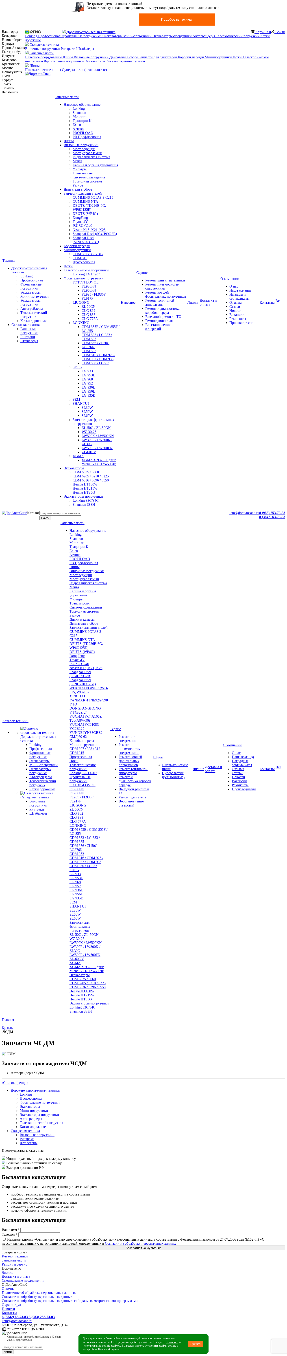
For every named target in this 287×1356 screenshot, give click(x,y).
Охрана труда (12, 1305)
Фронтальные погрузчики (80, 779)
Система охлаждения (86, 607)
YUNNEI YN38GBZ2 (86, 732)
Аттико (75, 555)
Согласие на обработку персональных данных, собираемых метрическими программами (70, 1301)
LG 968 (75, 882)
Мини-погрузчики (34, 1110)
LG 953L (76, 878)
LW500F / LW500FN (85, 955)
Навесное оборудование (88, 530)
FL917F (75, 801)
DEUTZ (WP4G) (82, 652)
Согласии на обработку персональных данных (140, 1243)
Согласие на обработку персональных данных (37, 1297)
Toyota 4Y (77, 660)
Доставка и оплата (16, 1276)
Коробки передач (83, 741)
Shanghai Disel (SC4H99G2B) (80, 674)
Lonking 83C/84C (83, 1007)
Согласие (172, 1342)
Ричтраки (27, 1139)
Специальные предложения (23, 1280)
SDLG (74, 870)
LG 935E (76, 898)
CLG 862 (76, 813)
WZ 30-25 (77, 939)
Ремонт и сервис (14, 1264)
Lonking (76, 534)
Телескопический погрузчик (41, 1123)
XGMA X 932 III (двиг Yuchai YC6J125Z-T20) (87, 969)
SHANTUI (78, 906)
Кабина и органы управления (83, 593)
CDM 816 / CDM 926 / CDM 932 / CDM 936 (86, 860)
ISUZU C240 (79, 664)
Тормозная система (84, 611)
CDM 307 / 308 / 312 (85, 749)
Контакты (9, 1313)
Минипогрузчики (83, 745)
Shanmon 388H (81, 1011)
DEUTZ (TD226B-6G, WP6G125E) (86, 646)
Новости (8, 1309)
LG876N (76, 850)
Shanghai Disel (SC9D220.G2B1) (83, 682)
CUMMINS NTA (82, 640)
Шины (75, 567)
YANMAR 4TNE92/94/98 (89, 700)
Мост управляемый (84, 579)
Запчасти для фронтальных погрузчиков (80, 926)
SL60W (75, 918)
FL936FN (77, 789)
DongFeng (77, 656)
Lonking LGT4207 (83, 773)
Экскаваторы (80, 975)
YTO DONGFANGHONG (85, 706)
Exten (74, 551)
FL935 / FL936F (81, 797)
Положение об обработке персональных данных (39, 1292)
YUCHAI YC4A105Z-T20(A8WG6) (86, 718)
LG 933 (75, 874)
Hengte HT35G (81, 999)
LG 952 (75, 886)
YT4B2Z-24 (78, 712)
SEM (73, 902)
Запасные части (14, 1260)
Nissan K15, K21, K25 (86, 668)
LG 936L (76, 890)
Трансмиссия (79, 603)
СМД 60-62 (78, 736)
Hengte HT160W (82, 991)
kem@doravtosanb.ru (244, 513)
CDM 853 (77, 854)
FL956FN (77, 793)
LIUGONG (78, 805)
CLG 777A (78, 821)
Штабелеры (28, 1143)
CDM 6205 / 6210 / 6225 (88, 983)
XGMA (75, 963)
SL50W (75, 914)
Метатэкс (77, 543)
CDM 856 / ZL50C (83, 846)
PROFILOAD (80, 559)
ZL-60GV (77, 959)
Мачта (74, 587)
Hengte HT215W (82, 995)
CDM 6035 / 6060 (83, 979)
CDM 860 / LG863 (83, 866)
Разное (75, 615)
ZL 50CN (76, 809)
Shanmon (76, 539)
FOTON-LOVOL (83, 785)
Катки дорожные (33, 1127)
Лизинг (7, 1272)
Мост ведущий (81, 575)
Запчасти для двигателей (89, 627)
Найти (45, 518)
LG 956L (76, 894)
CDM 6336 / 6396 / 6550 (88, 987)
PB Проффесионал (84, 563)
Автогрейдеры (31, 1119)
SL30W (75, 910)
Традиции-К (79, 547)
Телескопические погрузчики (83, 767)
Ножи (74, 761)
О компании (11, 1288)
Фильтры (76, 599)
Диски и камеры (82, 619)
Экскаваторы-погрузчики (89, 1003)
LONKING (78, 825)
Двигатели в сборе (84, 623)
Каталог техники (15, 1256)
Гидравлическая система (88, 583)
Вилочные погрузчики (87, 571)
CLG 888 (76, 817)
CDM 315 (77, 753)
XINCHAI (77, 696)
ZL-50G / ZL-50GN (84, 934)
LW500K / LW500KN (86, 943)
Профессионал (81, 757)
